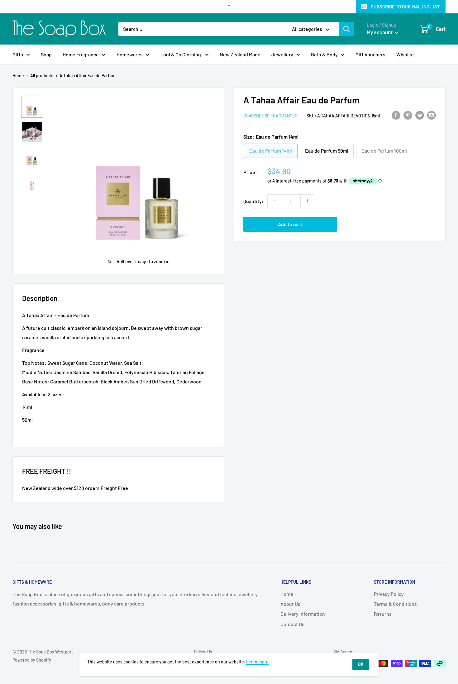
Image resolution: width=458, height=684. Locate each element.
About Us (290, 604)
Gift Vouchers (370, 54)
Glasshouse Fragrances (270, 115)
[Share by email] (431, 115)
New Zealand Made (240, 54)
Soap (46, 54)
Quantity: (253, 201)
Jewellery (282, 54)
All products (41, 75)
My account (380, 32)
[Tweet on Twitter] (419, 115)
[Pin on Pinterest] (407, 115)
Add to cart (290, 224)
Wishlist (405, 54)
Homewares (130, 54)
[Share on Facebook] (396, 115)
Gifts (17, 54)
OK (361, 664)
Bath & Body (324, 54)
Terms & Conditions (395, 604)
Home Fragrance (81, 54)
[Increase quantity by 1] (307, 200)
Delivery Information (302, 614)
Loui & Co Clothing (181, 54)
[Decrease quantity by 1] (274, 200)
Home (18, 75)
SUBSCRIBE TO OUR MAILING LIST (405, 6)
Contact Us (292, 624)
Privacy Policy (389, 594)
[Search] (346, 29)
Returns (383, 614)
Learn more (257, 661)
